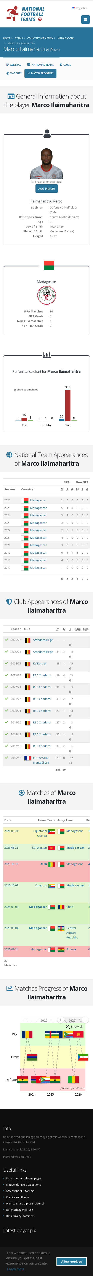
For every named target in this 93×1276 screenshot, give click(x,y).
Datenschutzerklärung (19, 1209)
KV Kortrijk (39, 663)
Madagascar (38, 500)
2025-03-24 (11, 949)
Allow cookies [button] (71, 1261)
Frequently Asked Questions (23, 1184)
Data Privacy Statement (20, 1216)
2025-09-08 (11, 907)
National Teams (42, 65)
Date (7, 820)
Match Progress (42, 73)
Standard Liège (43, 640)
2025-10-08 (11, 885)
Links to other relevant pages (24, 1178)
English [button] (80, 8)
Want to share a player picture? (25, 1203)
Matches (15, 73)
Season (9, 489)
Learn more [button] (15, 1269)
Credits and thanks (17, 1197)
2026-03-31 (11, 831)
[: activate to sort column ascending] (6, 628)
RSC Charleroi (42, 675)
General (15, 65)
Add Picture (46, 188)
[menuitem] (73, 1020)
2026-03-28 (11, 847)
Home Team (46, 820)
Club (27, 629)
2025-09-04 (11, 928)
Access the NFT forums (20, 1191)
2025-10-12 (11, 864)
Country (27, 489)
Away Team (65, 820)
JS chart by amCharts (26, 389)
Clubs (67, 65)
